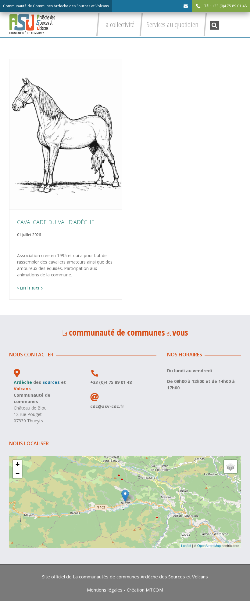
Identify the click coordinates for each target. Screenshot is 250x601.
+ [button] (18, 464)
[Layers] (230, 466)
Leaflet (186, 545)
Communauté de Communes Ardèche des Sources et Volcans (56, 6)
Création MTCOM (145, 590)
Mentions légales (105, 590)
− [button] (18, 473)
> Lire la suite (28, 288)
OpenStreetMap (209, 545)
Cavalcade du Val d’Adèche (65, 134)
